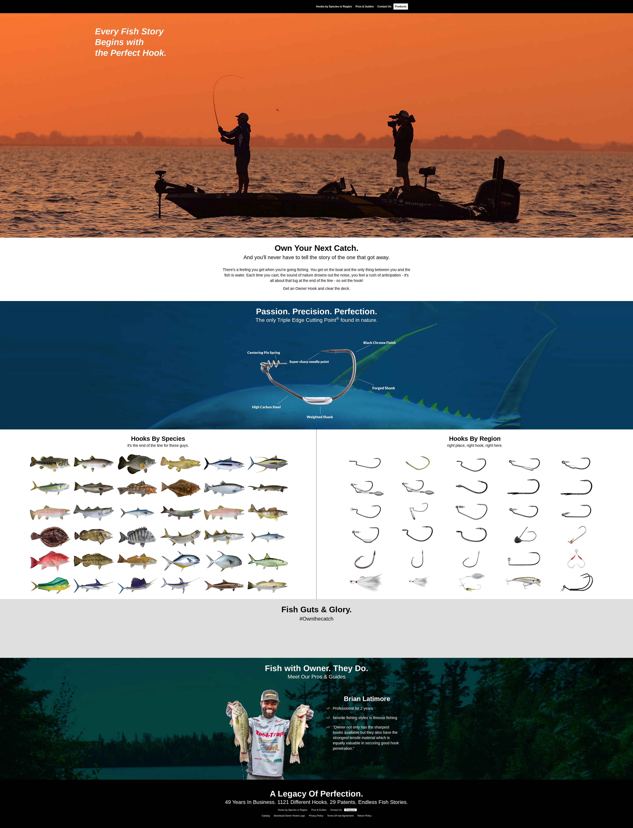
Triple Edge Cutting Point (308, 320)
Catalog (266, 815)
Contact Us (384, 6)
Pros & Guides (365, 6)
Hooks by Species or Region (334, 6)
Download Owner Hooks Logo (290, 815)
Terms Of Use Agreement (340, 815)
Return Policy (364, 815)
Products (401, 6)
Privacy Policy (316, 815)
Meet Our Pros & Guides (317, 677)
